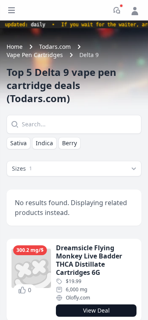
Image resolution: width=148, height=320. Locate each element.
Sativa (18, 143)
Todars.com (55, 46)
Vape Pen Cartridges (35, 55)
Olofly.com (78, 297)
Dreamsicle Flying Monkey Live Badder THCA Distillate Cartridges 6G (89, 260)
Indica (44, 143)
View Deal (96, 310)
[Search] (14, 124)
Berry (69, 143)
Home (15, 46)
